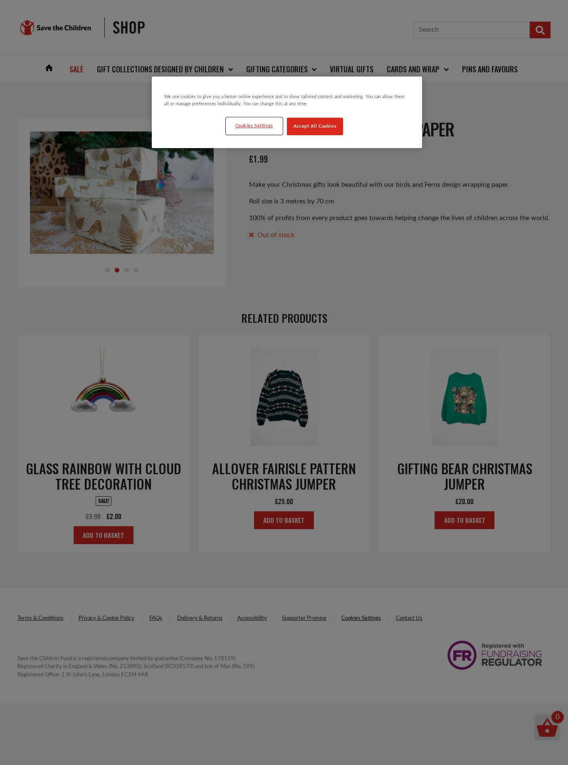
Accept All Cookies (315, 126)
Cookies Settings (254, 126)
